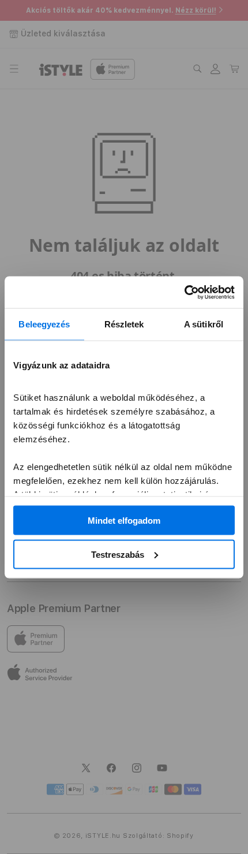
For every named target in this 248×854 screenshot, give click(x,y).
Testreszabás (117, 554)
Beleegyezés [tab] (44, 324)
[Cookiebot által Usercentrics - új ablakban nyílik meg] (184, 292)
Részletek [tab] (124, 324)
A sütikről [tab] (203, 324)
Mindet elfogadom (124, 520)
